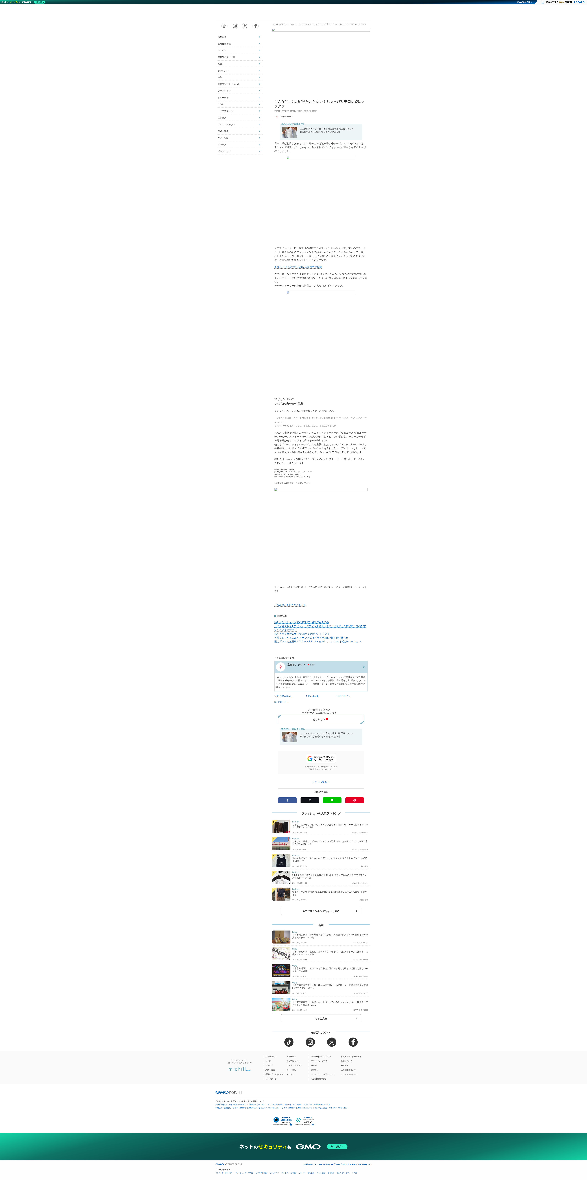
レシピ (221, 104)
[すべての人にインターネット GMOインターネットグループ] (565, 2)
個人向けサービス (343, 1173)
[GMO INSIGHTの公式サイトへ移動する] (229, 1092)
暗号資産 (331, 1173)
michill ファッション (360, 832)
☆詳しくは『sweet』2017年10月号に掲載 (298, 266)
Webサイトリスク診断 (293, 1105)
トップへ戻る (320, 781)
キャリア (222, 144)
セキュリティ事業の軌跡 (338, 1108)
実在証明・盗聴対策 (223, 1108)
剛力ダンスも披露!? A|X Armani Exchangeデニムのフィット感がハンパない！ (318, 641)
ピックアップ (224, 151)
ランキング (223, 70)
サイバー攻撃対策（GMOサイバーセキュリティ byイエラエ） (256, 1108)
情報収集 (311, 1173)
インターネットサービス (224, 1173)
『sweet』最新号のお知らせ (290, 604)
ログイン (222, 50)
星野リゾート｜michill (228, 84)
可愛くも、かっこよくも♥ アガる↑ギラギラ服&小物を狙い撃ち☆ (311, 637)
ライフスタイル (225, 111)
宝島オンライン (287, 116)
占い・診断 (223, 138)
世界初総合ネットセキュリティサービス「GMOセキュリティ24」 (240, 1105)
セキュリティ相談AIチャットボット (317, 1104)
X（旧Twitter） (284, 696)
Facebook (313, 696)
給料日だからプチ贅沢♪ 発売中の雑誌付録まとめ (301, 621)
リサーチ (302, 1173)
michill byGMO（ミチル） (284, 24)
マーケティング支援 (289, 1173)
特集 (220, 77)
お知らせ (222, 37)
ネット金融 (321, 1173)
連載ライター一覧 (226, 57)
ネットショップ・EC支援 (244, 1173)
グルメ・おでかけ (226, 124)
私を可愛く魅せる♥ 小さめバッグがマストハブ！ (302, 633)
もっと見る (321, 1018)
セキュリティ (274, 1173)
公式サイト (344, 696)
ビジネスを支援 (261, 1173)
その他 (354, 1173)
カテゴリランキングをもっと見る (321, 911)
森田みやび (364, 900)
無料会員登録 (224, 43)
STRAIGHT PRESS (361, 943)
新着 (220, 64)
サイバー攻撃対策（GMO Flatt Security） (297, 1108)
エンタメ (222, 117)
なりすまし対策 (321, 1108)
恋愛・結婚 (223, 131)
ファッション (224, 90)
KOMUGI (364, 866)
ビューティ (223, 97)
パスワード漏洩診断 (274, 1105)
